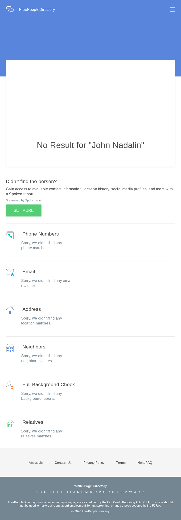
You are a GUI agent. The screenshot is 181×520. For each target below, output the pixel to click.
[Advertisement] (90, 93)
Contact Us (63, 462)
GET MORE (23, 210)
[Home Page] (12, 9)
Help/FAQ (144, 462)
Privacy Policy (94, 462)
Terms (121, 462)
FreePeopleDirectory (37, 10)
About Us (36, 462)
